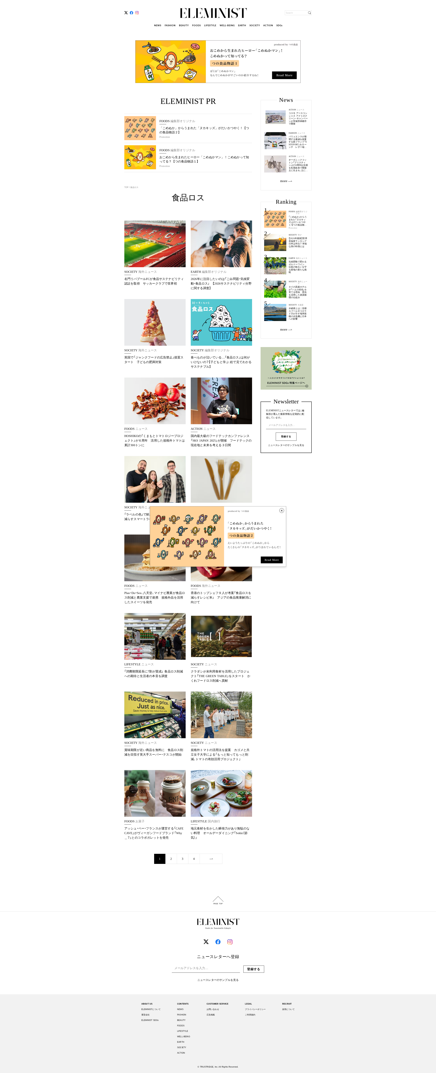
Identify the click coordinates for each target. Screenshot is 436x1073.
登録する (286, 436)
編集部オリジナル (301, 212)
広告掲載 (211, 1015)
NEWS (157, 26)
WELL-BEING (227, 26)
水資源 (300, 305)
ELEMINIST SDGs (150, 1020)
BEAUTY (184, 26)
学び (299, 235)
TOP (126, 187)
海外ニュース (301, 258)
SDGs (279, 26)
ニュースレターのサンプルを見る (286, 445)
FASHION (170, 26)
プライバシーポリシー (255, 1009)
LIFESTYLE (210, 26)
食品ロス (134, 187)
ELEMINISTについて (151, 1009)
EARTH (242, 26)
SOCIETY (255, 26)
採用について (288, 1009)
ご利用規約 (250, 1015)
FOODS (196, 26)
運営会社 (145, 1015)
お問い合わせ (213, 1009)
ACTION (268, 26)
